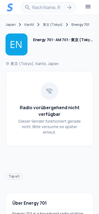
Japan (11, 24)
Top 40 (14, 176)
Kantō (29, 24)
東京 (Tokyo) (53, 24)
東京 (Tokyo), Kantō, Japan (32, 63)
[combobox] (48, 7)
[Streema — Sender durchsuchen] (10, 7)
